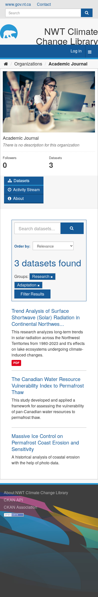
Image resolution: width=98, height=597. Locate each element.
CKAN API (13, 500)
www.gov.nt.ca (18, 4)
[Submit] (86, 13)
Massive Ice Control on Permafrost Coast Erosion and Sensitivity (45, 442)
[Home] (6, 63)
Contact (44, 4)
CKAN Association (20, 507)
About (18, 198)
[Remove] (52, 277)
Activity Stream (26, 189)
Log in (76, 51)
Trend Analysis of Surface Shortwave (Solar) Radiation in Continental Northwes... (46, 317)
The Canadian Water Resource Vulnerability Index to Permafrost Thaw (48, 385)
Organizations (28, 63)
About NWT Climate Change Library (36, 492)
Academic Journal (67, 63)
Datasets (21, 180)
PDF (16, 363)
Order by (21, 246)
